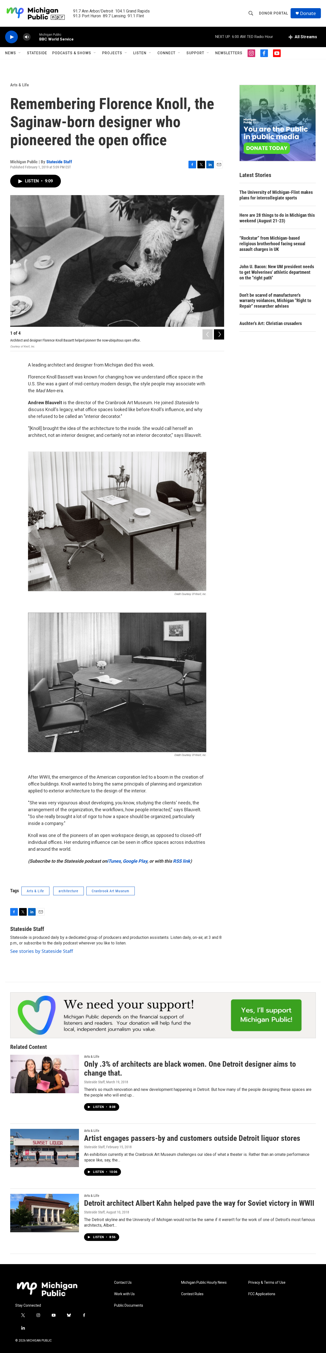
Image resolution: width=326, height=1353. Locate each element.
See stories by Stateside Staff (41, 951)
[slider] (35, 36)
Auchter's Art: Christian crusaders (270, 323)
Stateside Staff (59, 161)
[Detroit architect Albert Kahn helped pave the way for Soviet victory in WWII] (44, 1213)
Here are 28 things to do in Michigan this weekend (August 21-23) (277, 217)
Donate (308, 13)
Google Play (135, 861)
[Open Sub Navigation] (20, 53)
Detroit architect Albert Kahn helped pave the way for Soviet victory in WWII (199, 1203)
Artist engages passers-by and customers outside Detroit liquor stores (192, 1138)
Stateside (37, 53)
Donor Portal (273, 13)
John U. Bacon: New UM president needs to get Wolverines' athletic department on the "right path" (276, 272)
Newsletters (228, 53)
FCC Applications (261, 1294)
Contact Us (123, 1282)
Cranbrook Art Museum (110, 891)
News (10, 53)
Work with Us (124, 1294)
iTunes (114, 861)
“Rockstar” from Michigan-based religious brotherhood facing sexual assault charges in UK (272, 243)
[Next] (219, 334)
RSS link (181, 861)
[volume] (26, 37)
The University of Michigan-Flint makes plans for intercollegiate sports (276, 195)
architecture (68, 891)
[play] (11, 37)
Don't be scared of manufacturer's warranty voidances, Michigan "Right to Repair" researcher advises (275, 300)
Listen (139, 53)
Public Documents (128, 1305)
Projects (112, 53)
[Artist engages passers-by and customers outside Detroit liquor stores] (44, 1148)
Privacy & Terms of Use (267, 1282)
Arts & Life (19, 84)
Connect (166, 53)
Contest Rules (192, 1294)
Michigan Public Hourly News (204, 1282)
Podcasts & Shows (71, 53)
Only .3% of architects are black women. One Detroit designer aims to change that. (190, 1068)
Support (195, 53)
